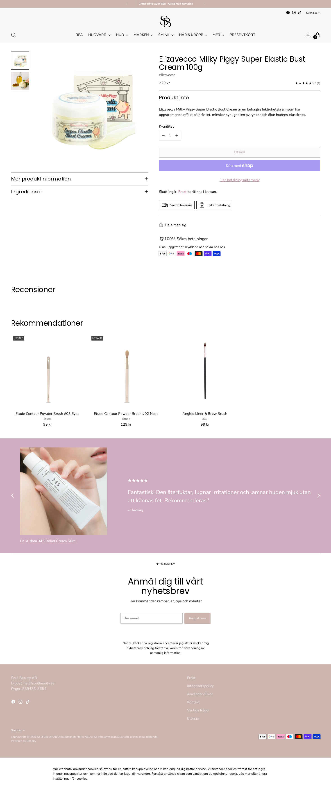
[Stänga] (210, 341)
